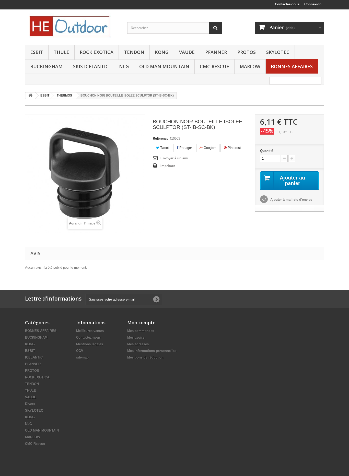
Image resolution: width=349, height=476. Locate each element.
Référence (160, 138)
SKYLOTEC (277, 52)
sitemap (82, 357)
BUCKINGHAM (46, 66)
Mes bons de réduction (145, 357)
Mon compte (141, 322)
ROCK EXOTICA (96, 52)
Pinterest (234, 148)
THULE (61, 52)
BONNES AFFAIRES (292, 66)
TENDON (134, 52)
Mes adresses (138, 344)
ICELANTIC (34, 357)
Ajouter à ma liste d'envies (290, 199)
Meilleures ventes (90, 331)
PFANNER (216, 52)
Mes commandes (140, 331)
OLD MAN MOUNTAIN (164, 66)
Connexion (312, 4)
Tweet (164, 148)
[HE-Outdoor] (72, 26)
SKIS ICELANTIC (91, 66)
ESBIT (36, 52)
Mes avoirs (135, 337)
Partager (185, 148)
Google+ (209, 148)
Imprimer (167, 166)
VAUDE (187, 52)
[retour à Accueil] (30, 95)
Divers (30, 404)
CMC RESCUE (214, 66)
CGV (79, 351)
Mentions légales (89, 344)
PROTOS (246, 52)
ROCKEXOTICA (37, 377)
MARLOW (250, 66)
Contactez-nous (287, 4)
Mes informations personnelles (151, 351)
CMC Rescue (35, 444)
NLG (124, 66)
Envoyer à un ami (174, 158)
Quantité (266, 151)
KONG (162, 52)
